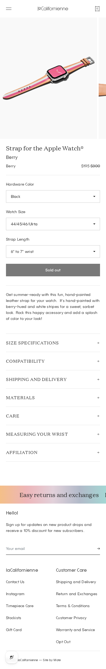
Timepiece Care (20, 605)
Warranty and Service (75, 629)
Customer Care (71, 570)
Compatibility (25, 361)
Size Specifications (32, 343)
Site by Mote (52, 660)
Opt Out (63, 641)
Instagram (15, 593)
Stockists (13, 617)
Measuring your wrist (37, 434)
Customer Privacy (71, 617)
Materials (20, 397)
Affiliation (22, 452)
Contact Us (15, 581)
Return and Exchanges (76, 593)
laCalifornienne (22, 570)
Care (13, 416)
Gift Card (14, 629)
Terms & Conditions (73, 605)
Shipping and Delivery (36, 379)
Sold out (53, 270)
